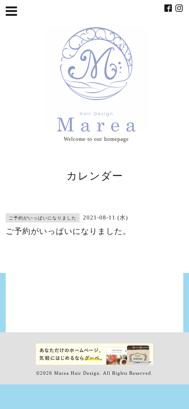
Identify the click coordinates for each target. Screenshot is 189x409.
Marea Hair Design (77, 373)
